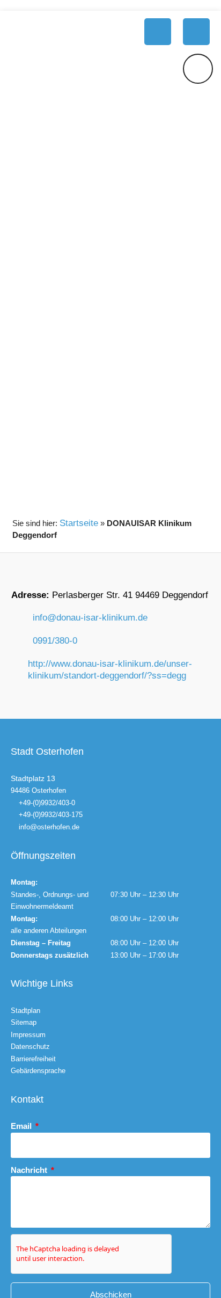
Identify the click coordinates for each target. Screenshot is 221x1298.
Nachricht (30, 1170)
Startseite (79, 523)
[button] (157, 31)
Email (22, 1126)
